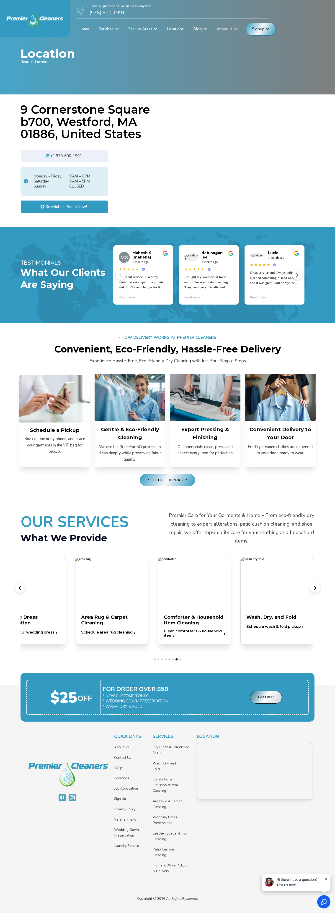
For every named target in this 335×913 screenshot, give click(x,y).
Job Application (126, 788)
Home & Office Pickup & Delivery (170, 868)
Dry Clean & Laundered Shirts (171, 750)
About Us (121, 747)
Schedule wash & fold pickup (273, 626)
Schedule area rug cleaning (107, 632)
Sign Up (120, 798)
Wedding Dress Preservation (165, 820)
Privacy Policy (125, 809)
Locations (121, 778)
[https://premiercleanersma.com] (35, 19)
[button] (116, 29)
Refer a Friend (125, 819)
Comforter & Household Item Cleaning (165, 785)
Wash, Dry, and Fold (164, 766)
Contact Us (122, 757)
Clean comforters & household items (193, 633)
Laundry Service (126, 845)
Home (25, 62)
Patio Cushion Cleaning (163, 852)
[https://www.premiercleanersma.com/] (67, 774)
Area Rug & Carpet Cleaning (167, 804)
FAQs (118, 768)
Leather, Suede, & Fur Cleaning (169, 836)
